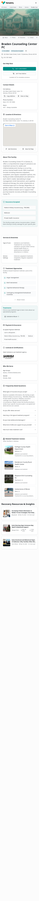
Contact (32, 37)
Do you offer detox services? (11, 410)
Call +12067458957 (21, 69)
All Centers (4, 7)
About (6, 37)
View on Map (24, 96)
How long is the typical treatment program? (16, 415)
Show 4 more (21, 300)
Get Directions (12, 149)
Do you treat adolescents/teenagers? (14, 420)
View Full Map (29, 149)
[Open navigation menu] (36, 2)
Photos (14, 37)
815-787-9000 (8, 57)
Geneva (27, 7)
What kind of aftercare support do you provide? (17, 425)
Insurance (22, 37)
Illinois (20, 7)
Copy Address (11, 96)
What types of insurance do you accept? (15, 392)
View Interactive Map (21, 134)
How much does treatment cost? (12, 429)
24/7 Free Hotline (21, 73)
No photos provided (31, 33)
